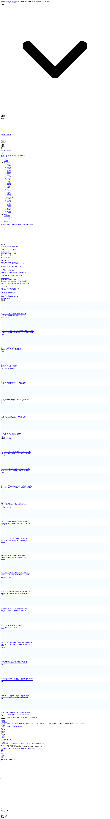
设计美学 (9, 170)
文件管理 (9, 164)
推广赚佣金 (14, 717)
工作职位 (8, 717)
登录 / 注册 (3, 3)
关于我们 (3, 717)
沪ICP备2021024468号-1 (7, 748)
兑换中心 (19, 717)
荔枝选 (12, 224)
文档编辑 (9, 165)
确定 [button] (4, 817)
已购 (5, 141)
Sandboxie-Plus (9, 155)
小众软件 (11, 743)
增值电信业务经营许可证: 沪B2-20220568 (24, 748)
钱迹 (2, 745)
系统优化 (9, 176)
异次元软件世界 (5, 743)
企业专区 (6, 214)
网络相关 (9, 172)
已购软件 (14, 3)
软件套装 (6, 221)
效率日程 (9, 167)
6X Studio (21, 743)
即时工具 (5, 745)
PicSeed (23, 155)
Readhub (16, 743)
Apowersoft (9, 217)
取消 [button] (2, 817)
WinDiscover (41, 743)
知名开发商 (7, 216)
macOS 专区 (7, 179)
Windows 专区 (7, 162)
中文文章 (3, 720)
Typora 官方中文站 (33, 743)
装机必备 (7, 224)
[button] (55, 309)
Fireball (26, 743)
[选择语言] (2, 141)
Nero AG (9, 218)
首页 (2, 224)
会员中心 (9, 3)
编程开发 (9, 173)
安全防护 (9, 178)
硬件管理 (9, 175)
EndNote (19, 155)
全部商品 (6, 161)
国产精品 (6, 220)
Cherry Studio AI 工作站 (14, 745)
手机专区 (30, 224)
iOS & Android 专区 (9, 197)
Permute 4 (3, 155)
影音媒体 (9, 168)
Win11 (14, 155)
